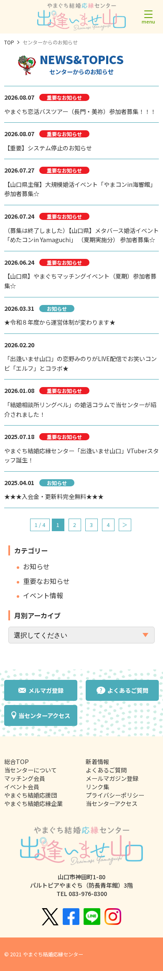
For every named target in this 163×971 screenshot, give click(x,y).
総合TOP (16, 761)
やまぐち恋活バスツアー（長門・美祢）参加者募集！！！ (80, 111)
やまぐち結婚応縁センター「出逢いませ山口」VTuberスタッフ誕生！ (81, 456)
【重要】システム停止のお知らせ (48, 148)
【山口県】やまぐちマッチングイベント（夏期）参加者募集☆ (80, 281)
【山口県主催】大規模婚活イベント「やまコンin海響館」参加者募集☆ (80, 189)
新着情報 (97, 761)
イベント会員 (21, 786)
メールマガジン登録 (112, 778)
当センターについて (30, 770)
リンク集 (97, 786)
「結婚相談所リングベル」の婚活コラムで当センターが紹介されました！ (80, 409)
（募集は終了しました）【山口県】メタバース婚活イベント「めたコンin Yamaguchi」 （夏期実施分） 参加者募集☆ (81, 235)
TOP (9, 42)
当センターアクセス (112, 803)
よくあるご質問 (106, 770)
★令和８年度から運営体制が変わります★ (59, 322)
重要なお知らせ (46, 581)
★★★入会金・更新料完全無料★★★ (54, 496)
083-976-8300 (88, 893)
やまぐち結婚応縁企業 (33, 803)
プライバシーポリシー (115, 795)
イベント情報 (43, 595)
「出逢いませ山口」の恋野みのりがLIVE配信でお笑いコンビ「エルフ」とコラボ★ (80, 363)
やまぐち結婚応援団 (30, 795)
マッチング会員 (24, 778)
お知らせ (36, 566)
